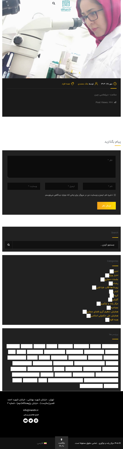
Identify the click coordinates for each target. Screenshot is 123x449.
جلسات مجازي (110, 279)
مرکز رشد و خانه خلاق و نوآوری (89, 363)
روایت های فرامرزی (54, 352)
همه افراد (66, 84)
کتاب (114, 291)
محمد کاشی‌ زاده (17, 357)
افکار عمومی (81, 346)
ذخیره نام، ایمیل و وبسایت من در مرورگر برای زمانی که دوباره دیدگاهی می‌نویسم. (79, 195)
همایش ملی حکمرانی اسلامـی (103, 316)
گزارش (114, 299)
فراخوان (44, 357)
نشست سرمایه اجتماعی (40, 369)
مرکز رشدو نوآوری (42, 363)
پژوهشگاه (47, 374)
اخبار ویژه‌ (112, 275)
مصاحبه (113, 308)
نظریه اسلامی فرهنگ (107, 374)
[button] (53, 3)
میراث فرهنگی (74, 369)
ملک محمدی (83, 84)
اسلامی (95, 346)
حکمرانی (26, 346)
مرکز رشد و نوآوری (108, 304)
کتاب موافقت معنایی (91, 386)
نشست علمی (18, 369)
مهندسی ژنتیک (92, 369)
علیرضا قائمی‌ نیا (78, 357)
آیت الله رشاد (110, 346)
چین (43, 380)
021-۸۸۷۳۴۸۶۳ (31, 415)
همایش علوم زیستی (83, 374)
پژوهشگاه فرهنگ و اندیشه (25, 374)
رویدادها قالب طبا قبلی (106, 287)
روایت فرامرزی (75, 352)
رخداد (114, 283)
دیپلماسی (112, 352)
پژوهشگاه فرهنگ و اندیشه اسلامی (101, 380)
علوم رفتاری (95, 357)
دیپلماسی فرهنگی (94, 352)
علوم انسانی (111, 357)
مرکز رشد (112, 363)
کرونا (114, 295)
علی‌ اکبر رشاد (59, 357)
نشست (59, 369)
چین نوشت (30, 380)
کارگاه (17, 380)
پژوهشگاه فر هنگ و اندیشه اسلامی (65, 380)
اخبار (114, 271)
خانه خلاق (13, 346)
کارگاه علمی (111, 386)
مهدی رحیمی (110, 369)
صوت (21, 352)
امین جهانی (65, 346)
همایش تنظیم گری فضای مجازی (101, 312)
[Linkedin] (36, 420)
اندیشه (52, 346)
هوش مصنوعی (63, 374)
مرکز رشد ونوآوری (22, 363)
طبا (11, 352)
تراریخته (39, 346)
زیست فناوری (35, 352)
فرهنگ (32, 357)
